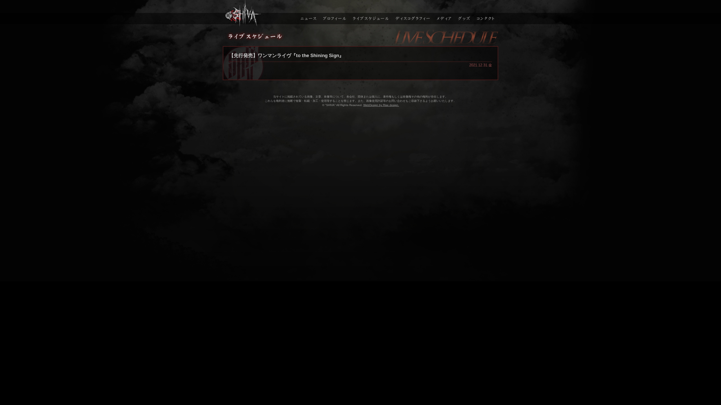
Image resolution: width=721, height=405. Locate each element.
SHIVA (259, 13)
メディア (444, 13)
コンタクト (486, 13)
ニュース (308, 13)
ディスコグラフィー (413, 13)
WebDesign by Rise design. (381, 105)
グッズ (464, 13)
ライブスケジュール (371, 13)
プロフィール (335, 13)
